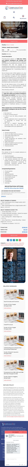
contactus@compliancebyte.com (15, 416)
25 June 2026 (8, 243)
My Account (23, 18)
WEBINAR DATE (19, 245)
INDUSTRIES (15, 244)
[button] (14, 12)
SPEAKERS (7, 245)
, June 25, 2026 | (22, 50)
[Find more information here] (16, 448)
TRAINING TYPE (13, 245)
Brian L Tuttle (10, 45)
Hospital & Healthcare (8, 244)
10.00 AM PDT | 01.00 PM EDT (9, 51)
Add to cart (14, 235)
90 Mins (9, 54)
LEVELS (20, 244)
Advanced (13, 243)
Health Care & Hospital (12, 47)
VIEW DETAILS (7, 308)
